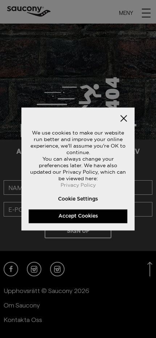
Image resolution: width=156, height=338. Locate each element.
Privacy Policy (78, 185)
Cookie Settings (78, 199)
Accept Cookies (78, 216)
